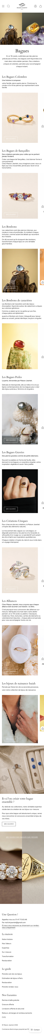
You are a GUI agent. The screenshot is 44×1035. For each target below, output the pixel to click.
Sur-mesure (6, 952)
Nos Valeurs (6, 943)
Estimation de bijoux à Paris (12, 978)
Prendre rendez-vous (10, 987)
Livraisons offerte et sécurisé (13, 1009)
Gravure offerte (8, 1004)
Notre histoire (7, 939)
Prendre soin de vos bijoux (12, 974)
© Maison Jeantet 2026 (10, 1025)
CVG (4, 1017)
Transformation (8, 956)
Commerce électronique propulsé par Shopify (17, 1029)
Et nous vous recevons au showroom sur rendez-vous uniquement (20, 926)
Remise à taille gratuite (10, 1000)
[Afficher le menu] (3, 6)
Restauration (7, 961)
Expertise (5, 948)
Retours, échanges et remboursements (17, 1013)
